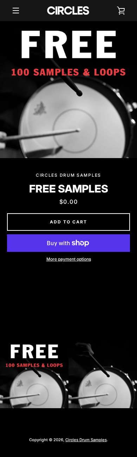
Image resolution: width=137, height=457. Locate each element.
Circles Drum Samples (86, 439)
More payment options (68, 259)
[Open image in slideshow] (68, 89)
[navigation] (16, 10)
